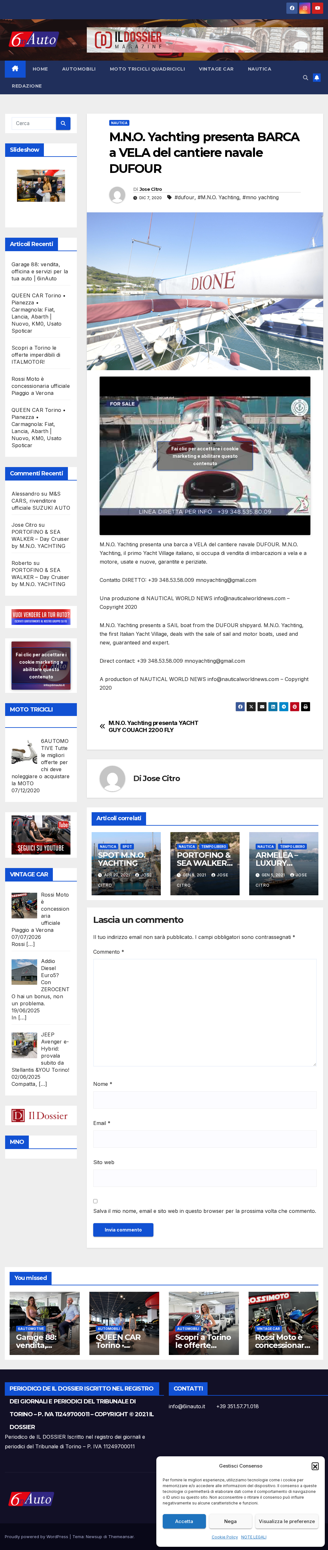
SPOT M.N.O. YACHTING (121, 859)
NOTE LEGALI (253, 1537)
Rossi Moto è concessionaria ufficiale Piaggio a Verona (41, 386)
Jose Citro (151, 189)
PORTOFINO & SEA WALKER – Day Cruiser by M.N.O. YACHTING (40, 539)
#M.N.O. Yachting (218, 197)
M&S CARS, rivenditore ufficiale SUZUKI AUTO (41, 500)
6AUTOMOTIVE (31, 1329)
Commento (108, 952)
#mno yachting (260, 197)
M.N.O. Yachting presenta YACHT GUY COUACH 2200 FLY (154, 726)
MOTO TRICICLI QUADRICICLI (147, 69)
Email (102, 1123)
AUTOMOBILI (79, 69)
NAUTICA (260, 69)
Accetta (184, 1521)
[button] (315, 1466)
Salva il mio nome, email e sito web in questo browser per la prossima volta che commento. (204, 1211)
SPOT (127, 846)
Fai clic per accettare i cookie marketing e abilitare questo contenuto (41, 665)
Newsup (94, 1536)
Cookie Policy (225, 1537)
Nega (230, 1521)
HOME (40, 69)
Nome (102, 1084)
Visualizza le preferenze (287, 1521)
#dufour (184, 197)
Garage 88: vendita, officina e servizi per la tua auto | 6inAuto (40, 271)
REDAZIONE (27, 86)
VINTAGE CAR (216, 69)
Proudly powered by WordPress (37, 1536)
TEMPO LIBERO (213, 846)
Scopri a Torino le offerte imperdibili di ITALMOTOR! (36, 355)
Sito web (103, 1162)
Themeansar (121, 1536)
